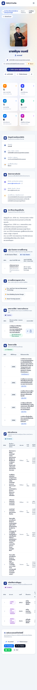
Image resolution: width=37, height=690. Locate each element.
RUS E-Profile (23, 11)
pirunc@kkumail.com (14, 190)
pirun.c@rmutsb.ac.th (14, 183)
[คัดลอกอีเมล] (22, 183)
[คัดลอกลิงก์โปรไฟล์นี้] (32, 74)
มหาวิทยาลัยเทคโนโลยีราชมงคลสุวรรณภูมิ (11, 11)
